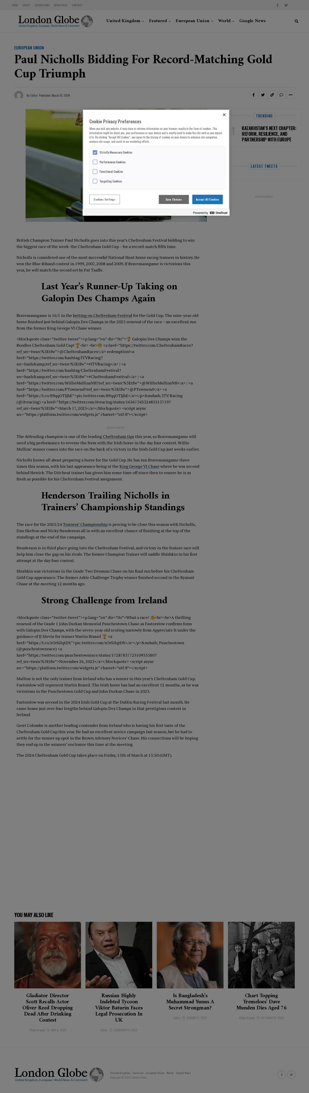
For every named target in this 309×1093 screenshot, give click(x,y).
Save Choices (174, 199)
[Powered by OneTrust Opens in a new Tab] (210, 213)
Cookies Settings (104, 199)
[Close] (224, 115)
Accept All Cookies (207, 199)
